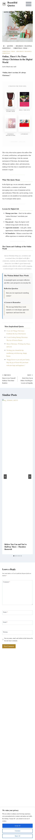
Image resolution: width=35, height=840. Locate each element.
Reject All (17, 836)
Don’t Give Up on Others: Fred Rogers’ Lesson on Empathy (27, 379)
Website (5, 632)
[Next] (29, 476)
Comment (6, 582)
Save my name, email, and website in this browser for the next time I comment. (18, 639)
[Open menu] (28, 4)
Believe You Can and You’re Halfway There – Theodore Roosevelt (15, 547)
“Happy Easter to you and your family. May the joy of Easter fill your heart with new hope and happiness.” (18, 362)
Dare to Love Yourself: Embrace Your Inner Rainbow (9, 379)
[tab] (13, 555)
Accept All (17, 826)
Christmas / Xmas (8, 51)
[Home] (3, 46)
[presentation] (17, 470)
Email (5, 622)
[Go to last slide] (5, 476)
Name (5, 612)
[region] (17, 823)
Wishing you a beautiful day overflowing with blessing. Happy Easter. (16, 353)
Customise (17, 831)
